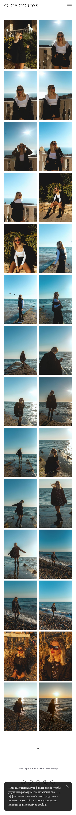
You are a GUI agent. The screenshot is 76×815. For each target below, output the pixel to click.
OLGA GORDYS (21, 5)
